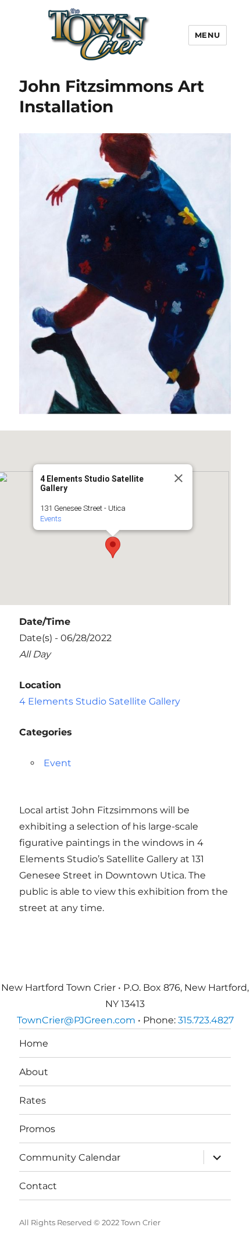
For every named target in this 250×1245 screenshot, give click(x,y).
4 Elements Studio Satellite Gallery (99, 701)
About (33, 1071)
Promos (37, 1128)
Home (33, 1043)
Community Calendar (69, 1157)
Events (51, 518)
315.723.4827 (206, 1020)
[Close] (178, 478)
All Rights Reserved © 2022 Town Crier (89, 1222)
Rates (32, 1100)
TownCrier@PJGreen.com (76, 1020)
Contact (38, 1185)
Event (58, 763)
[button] (112, 547)
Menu (207, 35)
